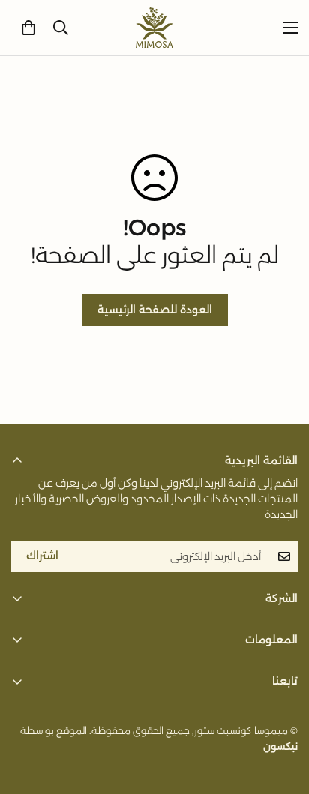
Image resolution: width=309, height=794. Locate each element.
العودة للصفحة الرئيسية (155, 309)
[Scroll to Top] (27, 715)
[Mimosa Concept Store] (154, 27)
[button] (28, 27)
